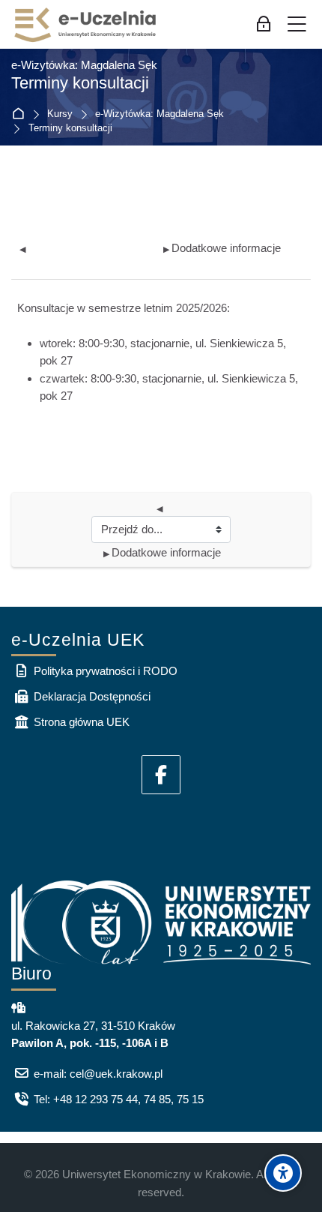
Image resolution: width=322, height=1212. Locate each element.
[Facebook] (161, 774)
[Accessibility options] (283, 1173)
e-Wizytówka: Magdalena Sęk (159, 114)
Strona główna (21, 114)
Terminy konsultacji (70, 129)
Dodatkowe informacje (222, 248)
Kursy (60, 114)
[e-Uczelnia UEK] (86, 25)
